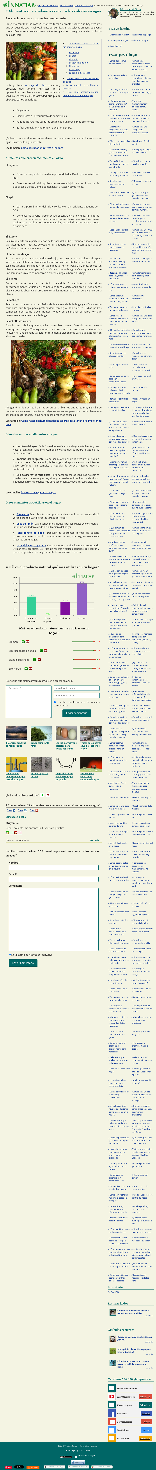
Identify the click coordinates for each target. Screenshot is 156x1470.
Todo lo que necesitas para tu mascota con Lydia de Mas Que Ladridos (142, 1153)
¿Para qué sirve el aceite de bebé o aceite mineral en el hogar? (119, 608)
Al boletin (113, 1292)
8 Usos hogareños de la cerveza (118, 904)
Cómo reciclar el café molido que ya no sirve (119, 878)
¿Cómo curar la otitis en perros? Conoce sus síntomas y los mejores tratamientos (119, 652)
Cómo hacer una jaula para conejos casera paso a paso (119, 505)
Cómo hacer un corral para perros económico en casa (119, 379)
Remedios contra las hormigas (141, 308)
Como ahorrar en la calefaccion (118, 990)
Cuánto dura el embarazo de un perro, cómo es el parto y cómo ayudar (142, 609)
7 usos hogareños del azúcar (119, 816)
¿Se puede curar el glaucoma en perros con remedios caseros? (119, 439)
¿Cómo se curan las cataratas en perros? (141, 595)
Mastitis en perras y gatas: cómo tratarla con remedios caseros (119, 152)
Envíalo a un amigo (56, 1467)
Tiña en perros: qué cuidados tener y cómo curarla (142, 1008)
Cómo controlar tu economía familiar (140, 921)
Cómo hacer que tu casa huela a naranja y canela (142, 92)
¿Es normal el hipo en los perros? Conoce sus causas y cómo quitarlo (119, 596)
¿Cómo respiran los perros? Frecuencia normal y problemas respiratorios (118, 624)
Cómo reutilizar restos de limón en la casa (119, 1230)
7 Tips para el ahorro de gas (141, 182)
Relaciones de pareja (141, 34)
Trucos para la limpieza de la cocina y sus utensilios (119, 1008)
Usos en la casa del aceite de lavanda (117, 950)
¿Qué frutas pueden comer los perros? (141, 981)
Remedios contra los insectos (118, 921)
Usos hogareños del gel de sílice (141, 1165)
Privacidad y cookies (88, 1446)
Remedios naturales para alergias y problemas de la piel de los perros (142, 220)
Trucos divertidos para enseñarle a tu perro (119, 1188)
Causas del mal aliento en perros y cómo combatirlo (119, 774)
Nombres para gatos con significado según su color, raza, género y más (142, 248)
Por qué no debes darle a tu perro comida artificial (117, 1083)
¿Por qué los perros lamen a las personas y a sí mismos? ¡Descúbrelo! (142, 1110)
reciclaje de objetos (37, 85)
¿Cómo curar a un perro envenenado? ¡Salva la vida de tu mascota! (118, 105)
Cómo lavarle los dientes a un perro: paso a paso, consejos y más (141, 747)
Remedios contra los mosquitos (118, 400)
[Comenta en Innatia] (112, 1388)
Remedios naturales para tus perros (118, 1219)
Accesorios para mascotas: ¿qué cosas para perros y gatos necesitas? (118, 452)
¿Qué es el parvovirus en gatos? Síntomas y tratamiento (142, 439)
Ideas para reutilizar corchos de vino (118, 824)
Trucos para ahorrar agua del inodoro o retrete (90, 745)
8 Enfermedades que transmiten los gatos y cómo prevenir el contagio (142, 761)
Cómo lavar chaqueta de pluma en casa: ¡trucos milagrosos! (119, 708)
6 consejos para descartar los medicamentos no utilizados (140, 867)
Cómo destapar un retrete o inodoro (42, 148)
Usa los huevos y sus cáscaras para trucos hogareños (66, 745)
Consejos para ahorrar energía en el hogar (142, 930)
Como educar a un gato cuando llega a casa (117, 493)
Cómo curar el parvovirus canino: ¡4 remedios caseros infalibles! (141, 79)
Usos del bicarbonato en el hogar (142, 998)
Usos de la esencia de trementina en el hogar (119, 346)
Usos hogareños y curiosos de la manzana (140, 1209)
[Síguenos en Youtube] (112, 1396)
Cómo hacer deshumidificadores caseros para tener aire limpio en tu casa (142, 65)
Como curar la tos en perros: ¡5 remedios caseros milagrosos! (141, 118)
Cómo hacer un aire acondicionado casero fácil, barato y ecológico (142, 1096)
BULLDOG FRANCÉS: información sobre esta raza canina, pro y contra (119, 561)
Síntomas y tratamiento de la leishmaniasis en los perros (141, 681)
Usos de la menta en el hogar (142, 844)
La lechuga (74, 69)
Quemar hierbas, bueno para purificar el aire (142, 1220)
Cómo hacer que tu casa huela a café (141, 162)
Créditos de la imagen (86, 1455)
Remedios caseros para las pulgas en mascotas (117, 247)
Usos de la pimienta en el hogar (118, 844)
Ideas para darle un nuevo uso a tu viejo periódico (141, 854)
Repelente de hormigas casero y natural (117, 184)
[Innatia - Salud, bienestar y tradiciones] (19, 4)
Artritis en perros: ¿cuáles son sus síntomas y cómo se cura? (118, 546)
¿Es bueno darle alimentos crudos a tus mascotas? (142, 1266)
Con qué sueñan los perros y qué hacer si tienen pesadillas (141, 774)
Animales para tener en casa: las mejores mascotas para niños (118, 585)
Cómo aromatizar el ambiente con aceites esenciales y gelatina (141, 960)
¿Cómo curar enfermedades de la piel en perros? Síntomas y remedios (141, 695)
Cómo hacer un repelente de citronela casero (142, 356)
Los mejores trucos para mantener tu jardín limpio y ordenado (118, 1153)
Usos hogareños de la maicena (142, 807)
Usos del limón (25, 523)
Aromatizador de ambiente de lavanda (141, 285)
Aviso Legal (70, 1450)
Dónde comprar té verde (40, 744)
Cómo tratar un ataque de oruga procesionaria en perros (116, 747)
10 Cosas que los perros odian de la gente (117, 1034)
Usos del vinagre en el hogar (142, 400)
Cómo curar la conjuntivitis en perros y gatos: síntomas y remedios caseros (119, 733)
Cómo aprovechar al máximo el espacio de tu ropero (118, 1197)
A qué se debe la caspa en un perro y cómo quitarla (142, 622)
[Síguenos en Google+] (112, 1421)
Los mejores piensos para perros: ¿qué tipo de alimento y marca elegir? (119, 667)
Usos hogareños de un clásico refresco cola (142, 833)
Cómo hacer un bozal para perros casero (142, 718)
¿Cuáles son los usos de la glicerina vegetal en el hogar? (118, 573)
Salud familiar (116, 46)
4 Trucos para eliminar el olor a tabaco (119, 194)
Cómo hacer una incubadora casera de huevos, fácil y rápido (118, 298)
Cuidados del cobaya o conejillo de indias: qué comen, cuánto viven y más (141, 561)
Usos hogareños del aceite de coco (118, 981)
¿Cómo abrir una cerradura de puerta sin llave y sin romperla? (141, 466)
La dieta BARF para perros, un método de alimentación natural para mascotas (142, 1253)
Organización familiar (119, 34)
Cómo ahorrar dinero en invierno (142, 990)
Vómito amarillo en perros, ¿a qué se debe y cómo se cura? (142, 708)
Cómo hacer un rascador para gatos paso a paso (118, 760)
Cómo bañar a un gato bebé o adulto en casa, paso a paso (142, 530)
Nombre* (14, 862)
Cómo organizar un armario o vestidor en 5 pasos (141, 1071)
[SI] (23, 641)
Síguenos (146, 1421)
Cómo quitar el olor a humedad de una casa (119, 205)
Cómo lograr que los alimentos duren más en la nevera (118, 865)
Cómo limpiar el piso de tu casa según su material (141, 275)
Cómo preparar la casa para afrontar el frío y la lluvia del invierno (119, 1252)
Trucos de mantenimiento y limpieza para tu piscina (139, 105)
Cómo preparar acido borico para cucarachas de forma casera (119, 118)
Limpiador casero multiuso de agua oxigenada (64, 776)
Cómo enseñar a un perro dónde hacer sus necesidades (142, 651)
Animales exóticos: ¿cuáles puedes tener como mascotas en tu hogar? (118, 1110)
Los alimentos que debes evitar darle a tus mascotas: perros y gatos (119, 1125)
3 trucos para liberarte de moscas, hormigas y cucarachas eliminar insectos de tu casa (142, 411)
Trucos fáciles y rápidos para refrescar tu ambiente (119, 164)
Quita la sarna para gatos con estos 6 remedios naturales (140, 195)
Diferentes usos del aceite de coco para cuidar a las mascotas (118, 1240)
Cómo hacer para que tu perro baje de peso (142, 1230)
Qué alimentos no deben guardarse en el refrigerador (119, 960)
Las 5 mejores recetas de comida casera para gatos (119, 92)
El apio (72, 55)
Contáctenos (85, 1450)
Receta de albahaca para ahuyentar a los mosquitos (118, 275)
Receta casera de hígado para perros (140, 913)
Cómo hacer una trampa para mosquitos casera (140, 129)
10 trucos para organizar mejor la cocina (140, 1046)
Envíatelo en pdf (103, 1467)
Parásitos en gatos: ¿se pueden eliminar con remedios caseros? (119, 720)
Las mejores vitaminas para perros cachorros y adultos (142, 585)
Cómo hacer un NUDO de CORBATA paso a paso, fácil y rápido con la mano (142, 234)
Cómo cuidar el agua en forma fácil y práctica (118, 834)
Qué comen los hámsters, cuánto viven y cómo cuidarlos (142, 731)
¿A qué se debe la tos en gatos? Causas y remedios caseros (141, 493)
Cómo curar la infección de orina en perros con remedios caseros (118, 320)
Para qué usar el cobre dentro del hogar (142, 1196)
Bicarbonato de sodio (31, 532)
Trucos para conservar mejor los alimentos (119, 998)
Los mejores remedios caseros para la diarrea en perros (119, 694)
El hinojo (73, 59)
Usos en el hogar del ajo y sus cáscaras (118, 231)
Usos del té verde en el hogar (119, 1070)
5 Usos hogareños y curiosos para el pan (141, 824)
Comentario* (16, 885)
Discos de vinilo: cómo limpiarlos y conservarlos (119, 1094)
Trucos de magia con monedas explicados (118, 308)
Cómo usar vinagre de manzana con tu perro (142, 260)
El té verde (23, 514)
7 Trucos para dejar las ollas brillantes (119, 142)
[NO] (27, 641)
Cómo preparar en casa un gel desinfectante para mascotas (117, 1047)
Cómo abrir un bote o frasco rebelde (142, 423)
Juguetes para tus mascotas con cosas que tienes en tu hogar (142, 545)
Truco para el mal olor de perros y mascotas (119, 174)
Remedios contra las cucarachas (141, 174)
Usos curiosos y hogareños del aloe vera (140, 1278)
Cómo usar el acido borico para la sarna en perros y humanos (142, 207)
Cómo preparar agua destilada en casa (141, 151)
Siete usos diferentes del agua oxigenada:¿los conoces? (118, 894)
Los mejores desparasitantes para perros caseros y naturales (118, 131)
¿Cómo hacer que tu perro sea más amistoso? (141, 1020)
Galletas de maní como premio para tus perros (142, 1060)
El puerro (74, 66)
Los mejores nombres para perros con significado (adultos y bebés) (142, 638)
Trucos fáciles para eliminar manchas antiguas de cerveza (118, 971)
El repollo (74, 52)
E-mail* (13, 874)
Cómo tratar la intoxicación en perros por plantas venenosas (142, 333)
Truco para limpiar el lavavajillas (141, 377)
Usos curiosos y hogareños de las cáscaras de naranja (118, 1209)
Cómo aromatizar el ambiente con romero (142, 346)
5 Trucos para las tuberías (139, 388)
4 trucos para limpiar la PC (118, 366)
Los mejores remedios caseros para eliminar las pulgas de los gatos (119, 464)
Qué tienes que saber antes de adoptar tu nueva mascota (142, 1140)
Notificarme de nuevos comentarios (32, 954)
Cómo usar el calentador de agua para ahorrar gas (15, 776)
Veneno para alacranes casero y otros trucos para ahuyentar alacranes (118, 263)
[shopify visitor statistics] (78, 1461)
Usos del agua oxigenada (31, 545)
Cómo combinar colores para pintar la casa (118, 287)
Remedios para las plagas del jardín (117, 354)
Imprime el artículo (79, 1467)
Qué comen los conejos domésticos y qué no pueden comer (142, 505)
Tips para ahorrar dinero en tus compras (119, 941)
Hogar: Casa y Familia (48, 5)
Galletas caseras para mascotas (141, 799)
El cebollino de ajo (78, 62)
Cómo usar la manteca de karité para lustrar (119, 1265)
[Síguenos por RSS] (112, 1438)
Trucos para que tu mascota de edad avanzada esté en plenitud (140, 787)
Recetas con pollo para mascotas (140, 1188)
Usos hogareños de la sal (142, 816)
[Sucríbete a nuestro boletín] (112, 1404)
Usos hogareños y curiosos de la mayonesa (117, 786)
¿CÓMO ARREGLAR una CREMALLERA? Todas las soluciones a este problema (119, 426)
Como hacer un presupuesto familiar (141, 941)
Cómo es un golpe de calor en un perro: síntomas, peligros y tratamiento (119, 681)
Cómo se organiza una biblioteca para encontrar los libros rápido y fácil (142, 517)
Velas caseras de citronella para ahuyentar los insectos (142, 367)
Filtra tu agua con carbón (39, 775)
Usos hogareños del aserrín (141, 142)
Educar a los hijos (140, 40)
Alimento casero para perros (119, 913)
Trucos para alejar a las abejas (38, 492)
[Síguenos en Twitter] (112, 1429)
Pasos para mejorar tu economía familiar (119, 408)
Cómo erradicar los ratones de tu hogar (141, 1239)
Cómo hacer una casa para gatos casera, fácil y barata (142, 318)
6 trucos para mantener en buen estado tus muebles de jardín (142, 881)
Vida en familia (66, 5)
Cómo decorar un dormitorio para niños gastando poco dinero (142, 573)
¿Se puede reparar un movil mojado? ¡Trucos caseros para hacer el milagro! (119, 480)
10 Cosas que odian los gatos (141, 1033)
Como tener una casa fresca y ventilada (119, 807)
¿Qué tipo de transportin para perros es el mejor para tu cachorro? (119, 638)
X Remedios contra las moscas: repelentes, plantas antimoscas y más (119, 334)
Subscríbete (145, 1396)
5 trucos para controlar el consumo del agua (89, 776)
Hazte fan (146, 1413)
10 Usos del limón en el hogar (141, 904)
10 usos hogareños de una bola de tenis (142, 893)
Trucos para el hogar (84, 5)
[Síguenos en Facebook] (112, 1413)
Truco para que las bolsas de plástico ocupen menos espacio (119, 390)
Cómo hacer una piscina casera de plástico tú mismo (117, 516)
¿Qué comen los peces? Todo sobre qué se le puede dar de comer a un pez (119, 532)
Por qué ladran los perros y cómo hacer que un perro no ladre (142, 479)
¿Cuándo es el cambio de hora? (142, 1081)
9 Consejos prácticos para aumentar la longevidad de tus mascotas (118, 1021)
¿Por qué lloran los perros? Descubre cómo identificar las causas (140, 452)
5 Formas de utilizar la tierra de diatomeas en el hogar (119, 218)
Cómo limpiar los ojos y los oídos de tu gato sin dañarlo (119, 1140)
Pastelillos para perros (119, 797)
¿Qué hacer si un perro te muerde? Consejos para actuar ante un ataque (141, 667)
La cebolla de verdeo (79, 72)
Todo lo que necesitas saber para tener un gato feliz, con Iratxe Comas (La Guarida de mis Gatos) (142, 1126)
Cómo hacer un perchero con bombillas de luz (116, 1178)
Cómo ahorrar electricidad (138, 297)
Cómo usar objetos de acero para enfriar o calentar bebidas (119, 1278)
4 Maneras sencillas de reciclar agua (16, 744)
